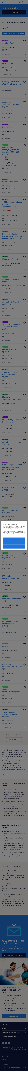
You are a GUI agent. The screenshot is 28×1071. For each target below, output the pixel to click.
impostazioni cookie (14, 539)
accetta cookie (14, 547)
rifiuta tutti (14, 543)
